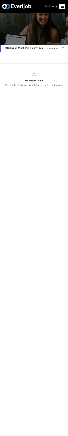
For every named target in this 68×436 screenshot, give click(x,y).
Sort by (51, 48)
